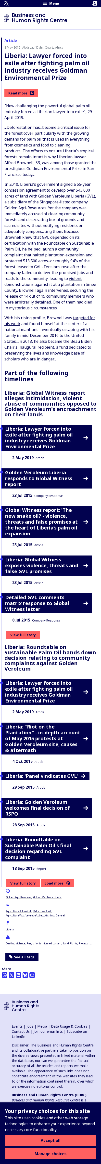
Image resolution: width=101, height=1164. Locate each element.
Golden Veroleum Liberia (47, 897)
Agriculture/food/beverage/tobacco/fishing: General (35, 915)
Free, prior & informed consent (44, 943)
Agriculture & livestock (19, 911)
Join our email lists (48, 1031)
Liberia (10, 929)
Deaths (10, 943)
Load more (54, 883)
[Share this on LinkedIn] (18, 975)
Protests (83, 943)
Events (17, 1026)
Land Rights (70, 943)
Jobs (29, 1026)
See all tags (24, 957)
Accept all (51, 1140)
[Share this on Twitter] (11, 975)
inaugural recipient (36, 347)
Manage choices (50, 1153)
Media (42, 1026)
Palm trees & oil (42, 911)
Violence (20, 943)
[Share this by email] (32, 975)
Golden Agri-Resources (18, 897)
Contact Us (21, 1031)
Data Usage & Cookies (69, 1026)
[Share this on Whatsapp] (4, 975)
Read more (17, 93)
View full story (23, 635)
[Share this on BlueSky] (25, 975)
